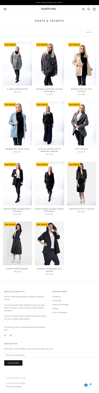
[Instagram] (10, 335)
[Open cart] (94, 9)
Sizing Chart (57, 300)
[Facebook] (5, 335)
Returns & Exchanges (61, 304)
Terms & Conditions (60, 312)
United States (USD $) (16, 378)
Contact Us (57, 296)
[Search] (89, 9)
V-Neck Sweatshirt (17, 89)
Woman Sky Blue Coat (17, 149)
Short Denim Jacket (17, 269)
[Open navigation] (5, 9)
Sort (89, 32)
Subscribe (13, 363)
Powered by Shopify (13, 386)
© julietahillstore (15, 383)
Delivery (56, 308)
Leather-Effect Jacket (81, 209)
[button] (86, 385)
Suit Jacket (81, 149)
